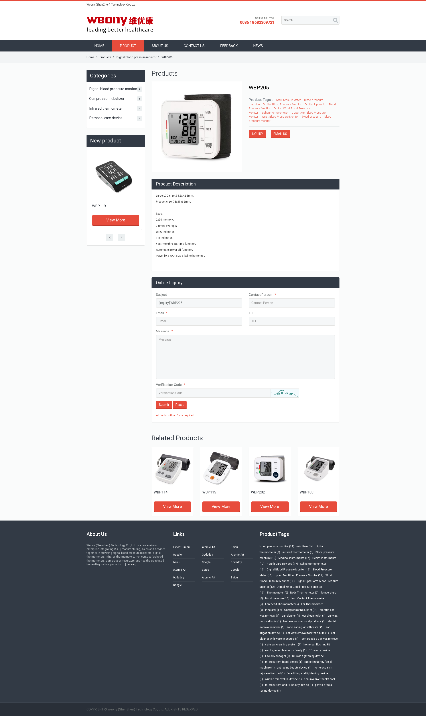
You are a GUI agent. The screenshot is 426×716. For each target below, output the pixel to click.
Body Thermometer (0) (304, 592)
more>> (131, 564)
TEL (251, 313)
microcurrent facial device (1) (283, 661)
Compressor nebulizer (106, 99)
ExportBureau (181, 547)
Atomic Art (208, 547)
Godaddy (207, 554)
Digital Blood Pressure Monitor (282, 104)
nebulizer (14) (305, 546)
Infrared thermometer (106, 108)
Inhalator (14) (273, 609)
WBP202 (258, 492)
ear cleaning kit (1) (313, 615)
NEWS (258, 46)
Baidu (234, 547)
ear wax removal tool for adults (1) (307, 633)
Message (164, 331)
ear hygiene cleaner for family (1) (285, 650)
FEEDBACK (229, 46)
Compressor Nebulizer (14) (301, 609)
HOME (99, 46)
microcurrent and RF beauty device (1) (289, 684)
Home (90, 57)
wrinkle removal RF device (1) (283, 679)
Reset (180, 404)
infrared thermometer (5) (297, 552)
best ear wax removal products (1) (304, 621)
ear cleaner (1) (291, 615)
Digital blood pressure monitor (136, 57)
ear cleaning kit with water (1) (305, 627)
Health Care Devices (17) (282, 563)
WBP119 (99, 206)
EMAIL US (280, 134)
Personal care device (105, 118)
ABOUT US (160, 46)
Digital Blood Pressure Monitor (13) (288, 569)
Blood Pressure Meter (287, 100)
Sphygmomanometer (275, 112)
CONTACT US (194, 46)
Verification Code (171, 385)
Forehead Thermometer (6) (282, 604)
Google (177, 554)
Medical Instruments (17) (294, 558)
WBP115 (209, 492)
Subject (161, 295)
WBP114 (161, 492)
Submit (164, 404)
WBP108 (307, 492)
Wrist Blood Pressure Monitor (280, 116)
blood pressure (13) (277, 598)
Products (105, 57)
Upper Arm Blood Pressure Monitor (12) (299, 575)
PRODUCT (128, 46)
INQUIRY (257, 134)
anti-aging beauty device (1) (294, 667)
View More (115, 220)
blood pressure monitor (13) (277, 546)
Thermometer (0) (277, 592)
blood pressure (311, 116)
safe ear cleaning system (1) (283, 644)
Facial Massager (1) (277, 656)
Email (162, 313)
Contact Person (262, 295)
